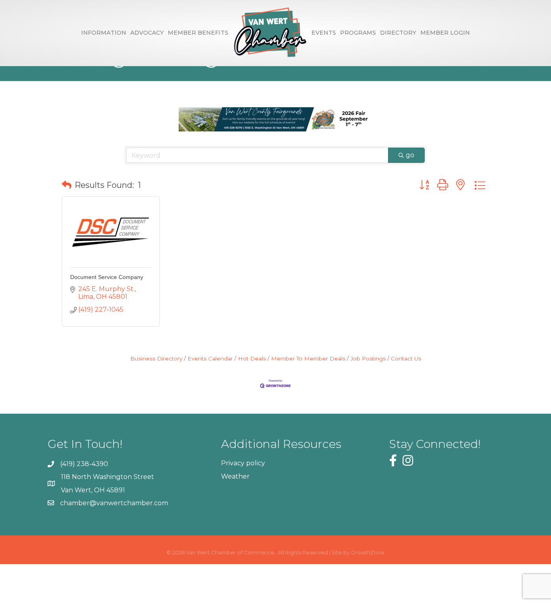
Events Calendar (210, 358)
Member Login (445, 32)
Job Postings (368, 358)
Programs (358, 32)
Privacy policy (243, 463)
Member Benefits (198, 32)
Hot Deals (252, 358)
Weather (235, 476)
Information (103, 32)
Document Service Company (106, 277)
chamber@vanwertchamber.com (114, 503)
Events (323, 32)
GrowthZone (367, 552)
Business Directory (156, 358)
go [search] (410, 155)
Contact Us (406, 358)
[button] (66, 185)
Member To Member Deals (308, 358)
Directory (398, 32)
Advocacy (147, 32)
